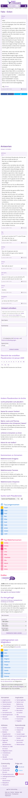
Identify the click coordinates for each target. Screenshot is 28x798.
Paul (5, 513)
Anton (6, 531)
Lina (5, 552)
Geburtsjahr (4, 624)
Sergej (6, 665)
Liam (5, 534)
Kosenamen (20, 719)
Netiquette (5, 785)
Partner (12, 792)
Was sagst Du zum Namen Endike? (10, 592)
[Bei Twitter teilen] (20, 94)
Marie (6, 563)
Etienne (6, 676)
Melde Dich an (5, 686)
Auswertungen (21, 734)
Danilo (6, 670)
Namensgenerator (7, 714)
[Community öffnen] (26, 5)
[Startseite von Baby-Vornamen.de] (14, 3)
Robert (6, 656)
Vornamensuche (7, 712)
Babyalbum (5, 783)
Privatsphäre (15, 794)
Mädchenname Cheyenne (10, 482)
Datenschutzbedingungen (8, 340)
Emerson (7, 673)
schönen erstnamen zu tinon (11, 433)
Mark (6, 650)
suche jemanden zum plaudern (12, 402)
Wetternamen (20, 744)
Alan (5, 653)
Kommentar (4, 325)
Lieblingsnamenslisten (17, 679)
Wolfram (7, 662)
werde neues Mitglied (14, 315)
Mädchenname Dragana (9, 459)
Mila (5, 554)
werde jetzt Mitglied (18, 686)
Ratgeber (19, 721)
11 (2, 365)
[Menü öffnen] (2, 5)
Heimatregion (4, 628)
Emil (5, 522)
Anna (6, 569)
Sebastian (7, 667)
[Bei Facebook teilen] (7, 94)
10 (23, 362)
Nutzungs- (16, 338)
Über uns (7, 792)
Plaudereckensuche (8, 774)
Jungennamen (6, 700)
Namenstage (20, 728)
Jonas (6, 528)
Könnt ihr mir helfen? (8, 443)
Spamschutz (4, 343)
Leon (5, 510)
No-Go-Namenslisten (7, 681)
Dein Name (4, 320)
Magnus (6, 659)
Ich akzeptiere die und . (11, 339)
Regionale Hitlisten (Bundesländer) (6, 742)
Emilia (6, 543)
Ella (5, 560)
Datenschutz (8, 794)
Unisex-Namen (6, 704)
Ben (5, 516)
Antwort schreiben (6, 149)
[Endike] (8, 581)
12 (5, 365)
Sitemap (17, 792)
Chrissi (7, 86)
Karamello (18, 647)
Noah (6, 507)
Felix (5, 525)
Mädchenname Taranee (9, 470)
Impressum (8, 795)
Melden (25, 89)
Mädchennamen (7, 702)
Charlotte (7, 557)
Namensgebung (21, 700)
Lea (5, 566)
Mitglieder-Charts (7, 751)
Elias (5, 519)
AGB (21, 792)
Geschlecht (4, 619)
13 (8, 365)
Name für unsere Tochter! (10, 411)
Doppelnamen (6, 706)
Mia (5, 549)
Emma (6, 546)
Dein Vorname (5, 615)
